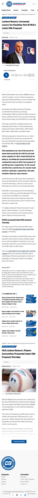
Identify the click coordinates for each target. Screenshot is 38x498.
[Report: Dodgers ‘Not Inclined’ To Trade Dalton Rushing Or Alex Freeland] (31, 313)
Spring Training (30, 302)
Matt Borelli (5, 37)
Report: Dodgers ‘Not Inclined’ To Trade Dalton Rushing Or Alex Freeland (13, 313)
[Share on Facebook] (13, 495)
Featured (5, 17)
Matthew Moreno (6, 366)
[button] (3, 4)
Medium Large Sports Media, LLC (15, 491)
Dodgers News (29, 323)
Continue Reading (19, 441)
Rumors (13, 17)
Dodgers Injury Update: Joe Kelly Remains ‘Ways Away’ (11, 332)
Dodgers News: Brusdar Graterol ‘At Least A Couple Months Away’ (12, 322)
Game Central (29, 298)
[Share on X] (17, 495)
